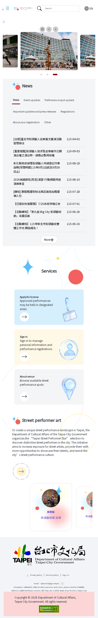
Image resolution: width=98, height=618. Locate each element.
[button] (7, 8)
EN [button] (91, 8)
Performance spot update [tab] (59, 100)
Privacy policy (36, 575)
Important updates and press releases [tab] (34, 111)
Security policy (52, 575)
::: (3, 8)
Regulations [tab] (68, 111)
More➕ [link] (49, 239)
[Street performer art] (21, 471)
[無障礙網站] (49, 609)
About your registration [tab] (26, 122)
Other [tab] (47, 122)
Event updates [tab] (32, 100)
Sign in (65, 575)
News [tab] (16, 100)
